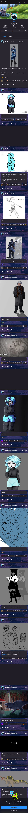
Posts (4, 36)
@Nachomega (14, 42)
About (18, 31)
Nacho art (8, 42)
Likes (10, 36)
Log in (19, 2)
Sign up (25, 2)
